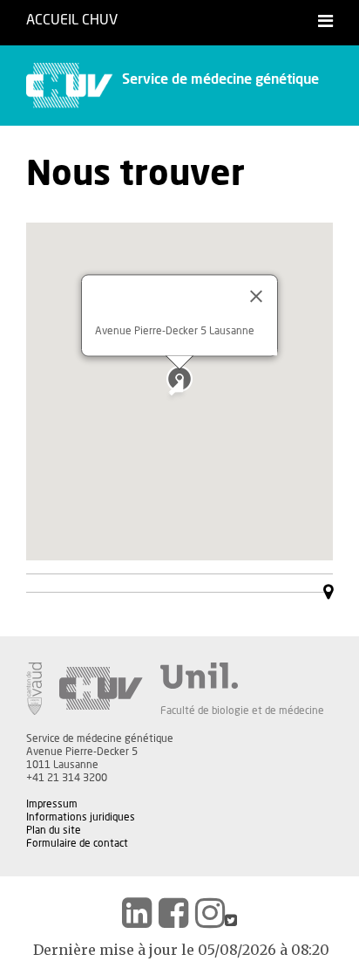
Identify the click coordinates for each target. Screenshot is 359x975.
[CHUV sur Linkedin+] (137, 913)
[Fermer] (256, 296)
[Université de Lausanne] (242, 676)
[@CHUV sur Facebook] (173, 913)
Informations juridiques (80, 817)
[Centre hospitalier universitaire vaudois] (101, 689)
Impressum (52, 804)
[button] (179, 379)
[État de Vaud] (34, 689)
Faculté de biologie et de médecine (242, 710)
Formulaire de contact (77, 843)
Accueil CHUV (72, 20)
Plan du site (53, 830)
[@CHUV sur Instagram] (210, 913)
